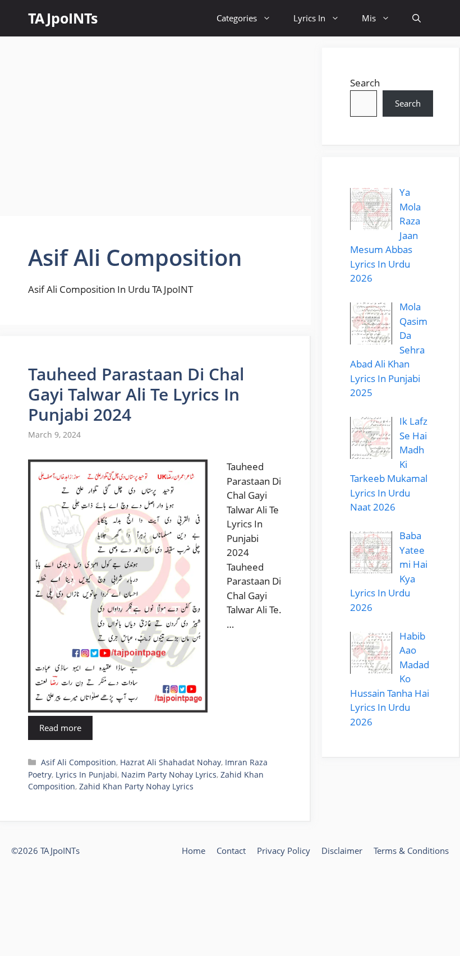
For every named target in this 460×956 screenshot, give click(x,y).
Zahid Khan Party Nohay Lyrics (136, 786)
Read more (60, 727)
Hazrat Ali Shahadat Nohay (170, 762)
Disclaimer (341, 850)
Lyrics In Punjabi (86, 774)
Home (193, 850)
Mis (369, 18)
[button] (416, 18)
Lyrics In (309, 18)
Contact (231, 850)
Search (365, 82)
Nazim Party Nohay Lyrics (169, 774)
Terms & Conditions (411, 850)
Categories (237, 18)
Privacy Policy (283, 850)
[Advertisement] (155, 126)
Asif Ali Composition (78, 762)
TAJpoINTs (63, 17)
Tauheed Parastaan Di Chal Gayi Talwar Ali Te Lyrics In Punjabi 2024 (136, 394)
